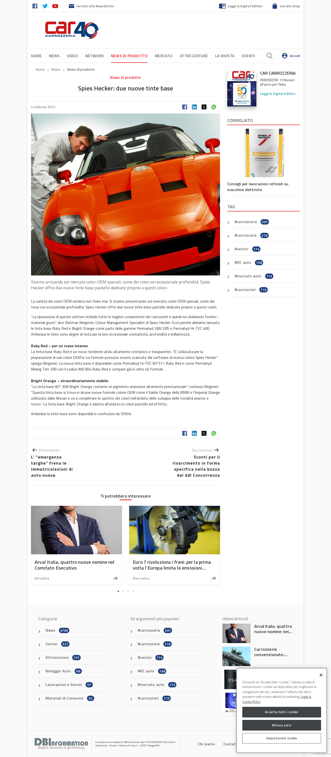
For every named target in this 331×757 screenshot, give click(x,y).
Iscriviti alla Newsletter (95, 5)
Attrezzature (194, 56)
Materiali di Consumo (69, 698)
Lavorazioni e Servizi (68, 684)
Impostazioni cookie (281, 738)
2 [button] (123, 591)
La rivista (225, 56)
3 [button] (128, 591)
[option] (76, 545)
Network (94, 56)
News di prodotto (81, 69)
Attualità (42, 578)
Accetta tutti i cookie (281, 711)
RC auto (249, 262)
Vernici (57, 644)
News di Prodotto (129, 56)
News (54, 56)
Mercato (163, 56)
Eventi (248, 56)
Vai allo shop (290, 5)
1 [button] (118, 591)
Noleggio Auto (63, 671)
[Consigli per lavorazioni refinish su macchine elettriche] (263, 153)
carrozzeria (252, 222)
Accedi (295, 55)
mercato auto (254, 276)
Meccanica (141, 578)
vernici (248, 249)
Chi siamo (206, 744)
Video (72, 56)
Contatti (231, 744)
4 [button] (132, 591)
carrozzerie (252, 235)
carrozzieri (252, 289)
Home (36, 56)
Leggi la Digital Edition (245, 5)
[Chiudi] (321, 675)
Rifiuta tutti (282, 725)
